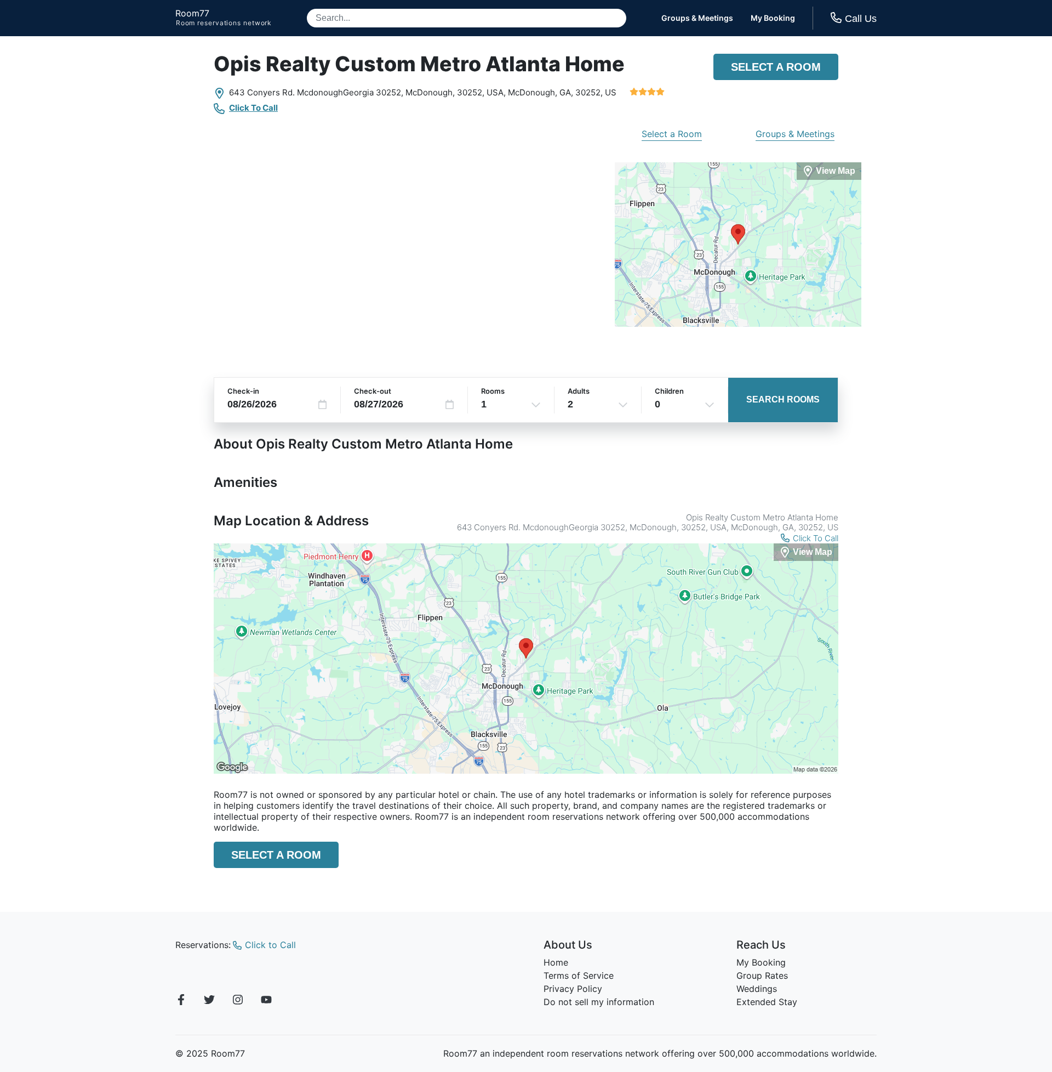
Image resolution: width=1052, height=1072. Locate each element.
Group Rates (762, 975)
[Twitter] (209, 1001)
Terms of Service (579, 975)
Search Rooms (783, 399)
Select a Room (776, 67)
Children (669, 391)
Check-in (243, 391)
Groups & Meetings (697, 18)
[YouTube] (266, 1001)
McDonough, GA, (540, 92)
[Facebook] (180, 1001)
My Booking (773, 18)
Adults (579, 391)
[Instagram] (237, 1001)
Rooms (493, 391)
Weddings (756, 988)
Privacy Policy (573, 988)
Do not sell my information (599, 1001)
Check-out (372, 391)
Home (556, 962)
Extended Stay (766, 1001)
